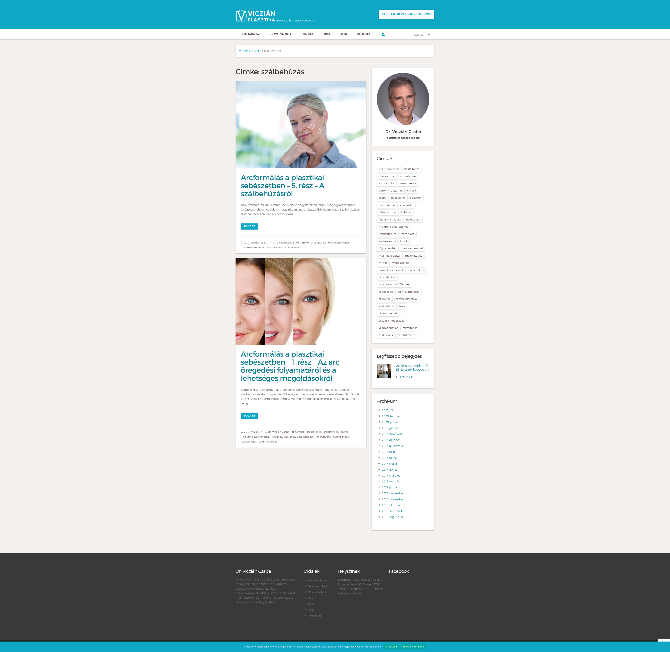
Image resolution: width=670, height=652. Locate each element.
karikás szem (387, 241)
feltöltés (406, 212)
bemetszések (407, 183)
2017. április (389, 469)
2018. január (390, 428)
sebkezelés (386, 291)
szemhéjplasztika (405, 299)
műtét (383, 262)
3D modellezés (317, 592)
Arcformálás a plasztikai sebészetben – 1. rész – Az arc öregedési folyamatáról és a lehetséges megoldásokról (290, 366)
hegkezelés (413, 219)
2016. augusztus (392, 517)
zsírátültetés (405, 335)
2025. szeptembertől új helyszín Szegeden (412, 368)
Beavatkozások (281, 34)
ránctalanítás (275, 247)
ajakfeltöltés (411, 169)
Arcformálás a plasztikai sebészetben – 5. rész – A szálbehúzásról (282, 185)
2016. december (393, 493)
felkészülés (406, 205)
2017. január (390, 487)
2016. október (391, 505)
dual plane (398, 197)
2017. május (389, 463)
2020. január (390, 422)
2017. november (389, 169)
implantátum (387, 233)
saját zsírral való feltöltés (394, 284)
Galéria (308, 34)
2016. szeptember (394, 511)
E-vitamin (415, 197)
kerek (404, 241)
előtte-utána (387, 205)
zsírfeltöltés (410, 327)
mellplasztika (413, 255)
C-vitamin (397, 190)
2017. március (391, 475)
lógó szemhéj (387, 248)
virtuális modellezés (391, 320)
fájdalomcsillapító (390, 219)
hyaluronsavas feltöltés (255, 436)
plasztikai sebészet (253, 247)
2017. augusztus (392, 446)
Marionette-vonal (338, 242)
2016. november (393, 499)
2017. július (389, 452)
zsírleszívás (386, 335)
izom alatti (408, 233)
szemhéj (384, 299)
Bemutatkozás (250, 34)
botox (344, 431)
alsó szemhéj (387, 176)
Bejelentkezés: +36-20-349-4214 (406, 14)
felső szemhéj (387, 212)
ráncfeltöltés (323, 436)
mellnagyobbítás (390, 255)
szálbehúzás (292, 247)
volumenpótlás (268, 441)
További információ (413, 646)
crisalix (411, 190)
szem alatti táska (408, 291)
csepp (382, 197)
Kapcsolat (364, 34)
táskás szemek (388, 313)
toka (402, 306)
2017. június (389, 457)
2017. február (390, 481)
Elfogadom (391, 646)
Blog (343, 34)
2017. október (391, 440)
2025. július (389, 410)
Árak (327, 34)
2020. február (391, 416)
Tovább (249, 226)
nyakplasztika (279, 436)
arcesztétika (314, 431)
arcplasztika (318, 242)
